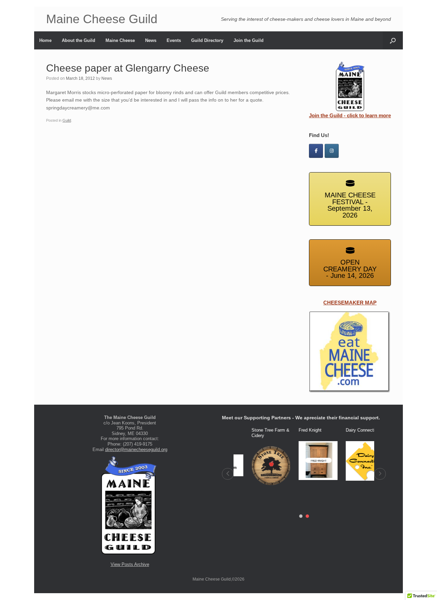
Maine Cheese (120, 40)
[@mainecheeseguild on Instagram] (332, 151)
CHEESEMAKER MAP (350, 302)
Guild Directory (207, 40)
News (150, 40)
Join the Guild (249, 40)
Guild (66, 120)
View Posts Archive (130, 564)
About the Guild (78, 40)
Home (45, 40)
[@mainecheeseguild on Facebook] (316, 151)
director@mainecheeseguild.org (136, 449)
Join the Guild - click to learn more (350, 115)
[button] (228, 474)
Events (174, 40)
